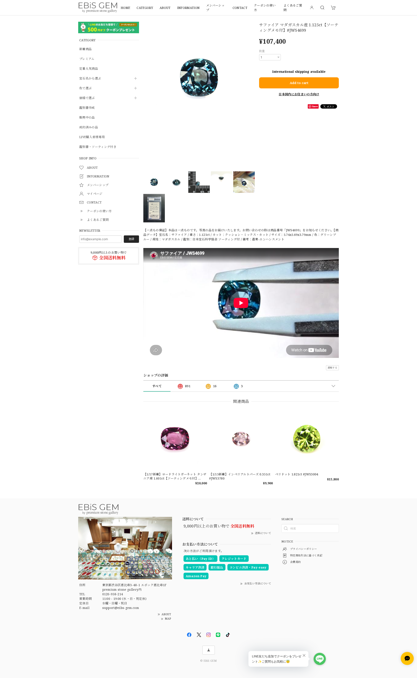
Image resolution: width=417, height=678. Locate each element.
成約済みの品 (88, 127)
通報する (332, 367)
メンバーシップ (215, 7)
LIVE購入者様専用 (92, 137)
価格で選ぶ (87, 98)
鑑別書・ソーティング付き (97, 147)
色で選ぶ (85, 88)
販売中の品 (87, 117)
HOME (125, 8)
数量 (262, 51)
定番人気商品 (88, 69)
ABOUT (165, 8)
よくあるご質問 (292, 7)
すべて (157, 386)
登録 (131, 239)
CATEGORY (145, 8)
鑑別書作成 (87, 108)
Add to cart (299, 83)
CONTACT (240, 8)
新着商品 (85, 49)
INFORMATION (188, 8)
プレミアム (86, 59)
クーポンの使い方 (265, 7)
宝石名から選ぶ (90, 78)
